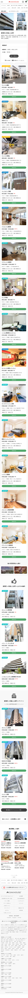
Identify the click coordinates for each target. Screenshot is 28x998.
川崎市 (6, 963)
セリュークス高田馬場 (7, 609)
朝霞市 (14, 956)
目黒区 (9, 944)
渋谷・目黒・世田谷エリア (20, 939)
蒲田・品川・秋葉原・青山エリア (7, 941)
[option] (14, 74)
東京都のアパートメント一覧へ (14, 810)
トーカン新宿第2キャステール (9, 332)
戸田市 (11, 955)
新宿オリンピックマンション (8, 439)
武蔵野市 (18, 947)
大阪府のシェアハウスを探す (6, 972)
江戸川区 (6, 947)
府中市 (2, 948)
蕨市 (11, 956)
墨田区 (24, 942)
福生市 (24, 949)
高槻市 (9, 974)
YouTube (19, 917)
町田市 (13, 948)
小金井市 (17, 948)
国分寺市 (2, 949)
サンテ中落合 (5, 297)
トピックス (21, 903)
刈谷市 (2, 967)
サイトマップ (7, 908)
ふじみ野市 (7, 956)
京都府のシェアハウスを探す (6, 969)
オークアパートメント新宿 (8, 403)
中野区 (5, 570)
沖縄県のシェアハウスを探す (6, 987)
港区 (10, 942)
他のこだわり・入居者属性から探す (11, 819)
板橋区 (16, 945)
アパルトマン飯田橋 (6, 226)
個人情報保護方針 (21, 898)
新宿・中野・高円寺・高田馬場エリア (8, 939)
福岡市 (2, 985)
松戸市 (13, 960)
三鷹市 (23, 947)
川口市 (7, 955)
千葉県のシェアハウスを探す (6, 958)
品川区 (6, 944)
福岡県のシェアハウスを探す (6, 983)
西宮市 (17, 977)
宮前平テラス (5, 120)
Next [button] (24, 74)
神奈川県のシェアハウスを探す (6, 962)
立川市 (15, 947)
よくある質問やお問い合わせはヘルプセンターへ (15, 887)
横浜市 (2, 963)
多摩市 (12, 949)
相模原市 (10, 963)
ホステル (7, 910)
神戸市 (9, 977)
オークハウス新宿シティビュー (9, 368)
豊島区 (6, 945)
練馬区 (20, 945)
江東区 (2, 944)
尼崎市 (6, 977)
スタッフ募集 (7, 900)
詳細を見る (14, 96)
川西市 (13, 977)
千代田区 (2, 942)
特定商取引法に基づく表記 (7, 898)
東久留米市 (7, 949)
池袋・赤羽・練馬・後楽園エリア (21, 938)
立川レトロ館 (18, 863)
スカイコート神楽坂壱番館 (8, 509)
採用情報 (21, 910)
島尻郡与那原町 (4, 988)
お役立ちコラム (7, 905)
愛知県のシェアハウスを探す (6, 965)
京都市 (2, 970)
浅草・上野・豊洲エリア (18, 941)
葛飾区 (2, 947)
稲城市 (2, 951)
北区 (9, 945)
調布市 (9, 948)
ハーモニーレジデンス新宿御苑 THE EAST (11, 676)
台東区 (20, 942)
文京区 (17, 942)
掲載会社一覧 (21, 908)
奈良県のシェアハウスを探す (6, 980)
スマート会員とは (7, 903)
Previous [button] (3, 74)
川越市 (2, 956)
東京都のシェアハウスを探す (6, 937)
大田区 (13, 944)
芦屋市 (20, 977)
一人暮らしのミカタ (7, 912)
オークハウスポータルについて (7, 896)
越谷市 (22, 955)
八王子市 (10, 947)
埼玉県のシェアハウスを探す (6, 953)
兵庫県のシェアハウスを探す (6, 976)
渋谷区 (21, 944)
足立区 (23, 945)
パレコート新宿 (5, 794)
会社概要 (21, 896)
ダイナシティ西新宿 (6, 727)
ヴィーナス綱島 (5, 85)
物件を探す (3, 11)
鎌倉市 (14, 963)
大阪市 (2, 974)
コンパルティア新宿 (6, 191)
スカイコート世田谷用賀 (20, 842)
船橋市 (6, 960)
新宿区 (13, 942)
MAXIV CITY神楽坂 (6, 761)
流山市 (9, 960)
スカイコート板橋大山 (6, 842)
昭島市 (6, 948)
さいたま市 (3, 955)
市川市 (2, 960)
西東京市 (16, 949)
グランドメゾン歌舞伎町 (7, 545)
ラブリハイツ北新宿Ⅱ (6, 262)
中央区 (7, 942)
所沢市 (18, 955)
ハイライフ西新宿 (6, 474)
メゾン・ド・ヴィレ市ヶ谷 (8, 643)
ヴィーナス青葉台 (6, 155)
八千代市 (17, 960)
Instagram (14, 917)
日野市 (21, 948)
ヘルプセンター (21, 900)
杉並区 (18, 570)
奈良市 (2, 981)
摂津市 (6, 974)
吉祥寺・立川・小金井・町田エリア (7, 938)
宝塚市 (2, 977)
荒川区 (12, 945)
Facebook (9, 917)
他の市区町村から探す (14, 11)
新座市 (15, 955)
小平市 (20, 949)
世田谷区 (17, 944)
